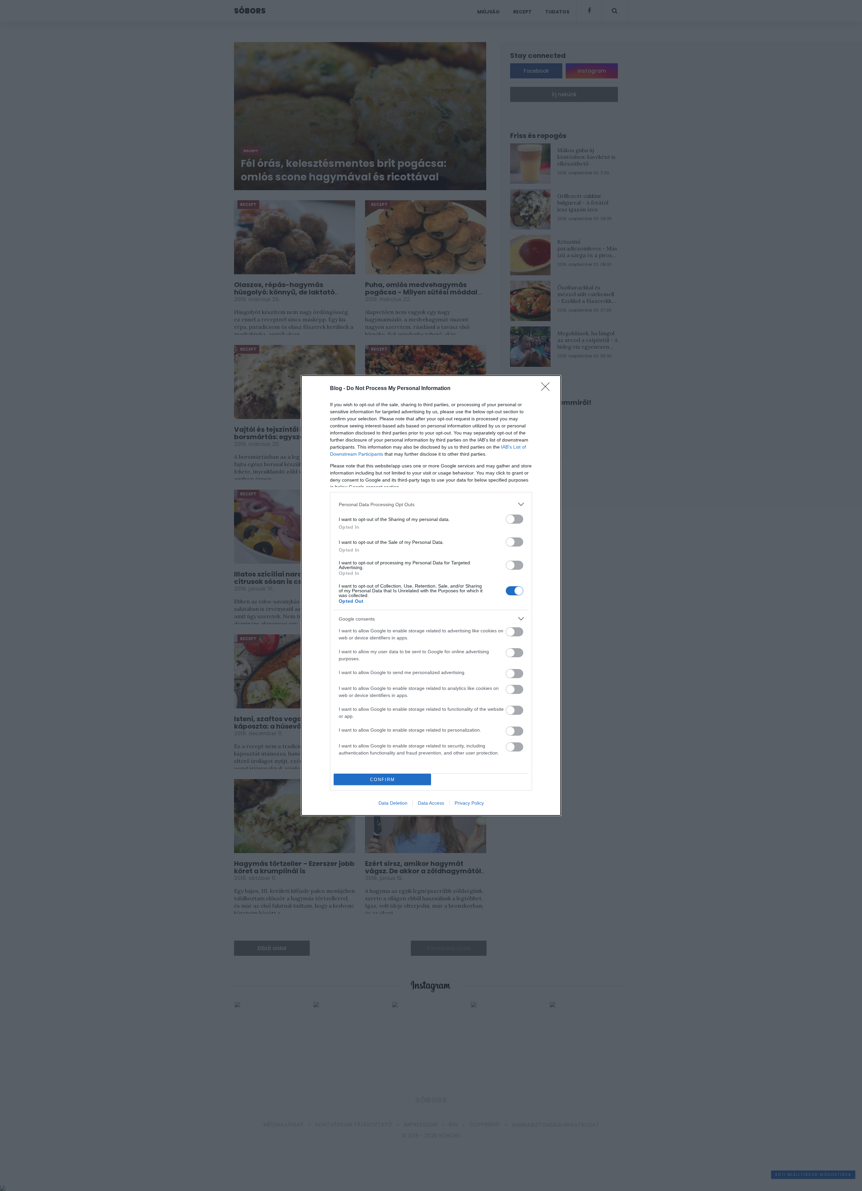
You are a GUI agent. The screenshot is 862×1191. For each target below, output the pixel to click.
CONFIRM (382, 779)
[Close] (547, 388)
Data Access (431, 803)
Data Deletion (392, 803)
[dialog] (431, 595)
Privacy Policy (469, 803)
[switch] (514, 519)
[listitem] (431, 504)
